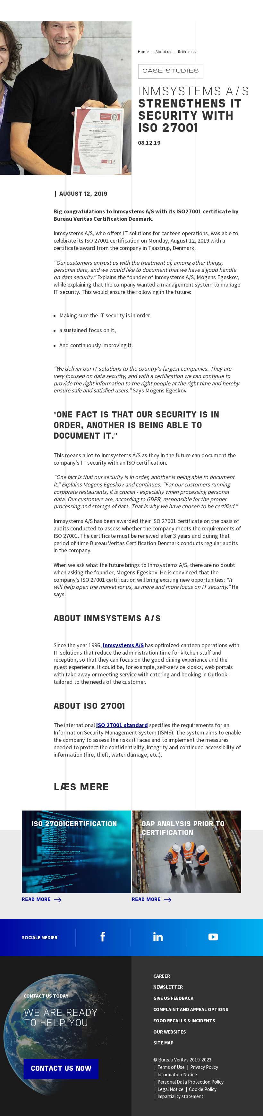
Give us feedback (173, 998)
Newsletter (168, 987)
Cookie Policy (202, 1089)
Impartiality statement (180, 1096)
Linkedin (158, 936)
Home (143, 51)
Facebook (103, 936)
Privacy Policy (204, 1067)
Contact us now (61, 1069)
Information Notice (177, 1074)
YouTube (213, 936)
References (187, 51)
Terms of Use (171, 1067)
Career (161, 976)
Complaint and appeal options (190, 1009)
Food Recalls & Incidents (184, 1020)
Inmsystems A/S (123, 645)
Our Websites (169, 1032)
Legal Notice (170, 1089)
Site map (163, 1043)
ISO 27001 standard (122, 725)
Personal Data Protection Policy (190, 1082)
